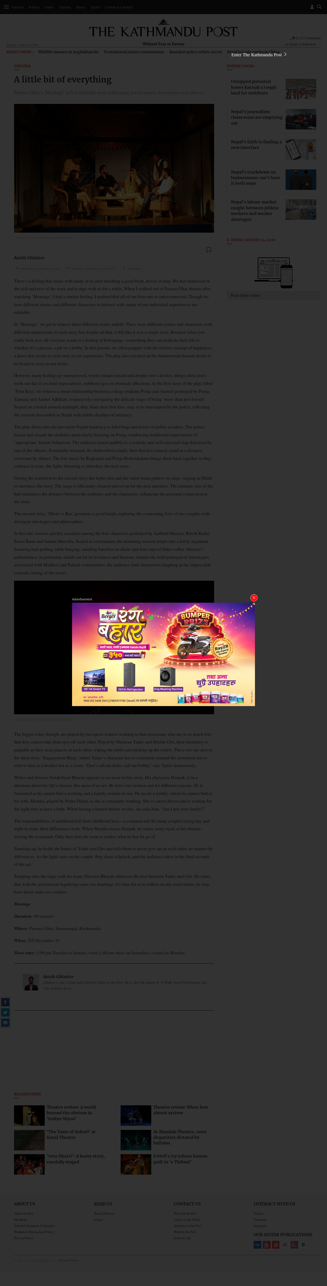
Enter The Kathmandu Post (257, 54)
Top (317, 1246)
